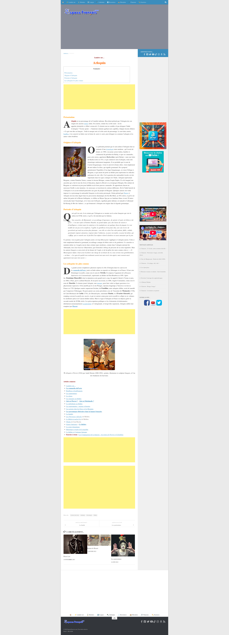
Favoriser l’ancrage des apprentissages (151, 278)
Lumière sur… (66, 53)
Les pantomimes (71, 393)
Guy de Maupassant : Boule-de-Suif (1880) (153, 259)
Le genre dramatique (73, 427)
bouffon (66, 134)
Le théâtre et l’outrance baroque (76, 432)
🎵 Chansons (132, 2)
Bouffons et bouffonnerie (74, 391)
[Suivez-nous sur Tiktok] (156, 54)
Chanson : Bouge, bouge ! (148, 286)
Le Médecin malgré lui (73, 419)
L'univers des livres (75, 515)
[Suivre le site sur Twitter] (159, 305)
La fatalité (69, 414)
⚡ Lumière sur (70, 2)
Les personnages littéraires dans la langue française (84, 411)
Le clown (69, 396)
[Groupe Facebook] (147, 54)
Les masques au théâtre (73, 399)
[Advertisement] (114, 33)
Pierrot (126, 193)
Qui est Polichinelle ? (86, 401)
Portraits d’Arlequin (70, 78)
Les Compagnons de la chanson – (101, 435)
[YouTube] (153, 54)
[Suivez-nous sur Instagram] (159, 54)
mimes (86, 123)
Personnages (89, 515)
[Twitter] (150, 54)
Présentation (68, 73)
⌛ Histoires (81, 2)
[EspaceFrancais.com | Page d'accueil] (82, 12)
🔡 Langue (90, 2)
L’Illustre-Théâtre (146, 282)
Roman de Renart (92, 548)
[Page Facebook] (144, 54)
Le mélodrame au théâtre (74, 404)
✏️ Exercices (142, 2)
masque (99, 283)
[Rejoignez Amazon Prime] (161, 54)
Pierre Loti (67, 556)
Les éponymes (145, 267)
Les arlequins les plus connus (73, 81)
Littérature (83, 515)
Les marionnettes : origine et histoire (78, 406)
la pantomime (87, 304)
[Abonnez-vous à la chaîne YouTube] (153, 305)
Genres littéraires (71, 424)
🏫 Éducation (122, 2)
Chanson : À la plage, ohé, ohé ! (150, 263)
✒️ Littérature (100, 2)
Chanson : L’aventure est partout (150, 290)
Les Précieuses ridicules (74, 416)
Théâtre (95, 515)
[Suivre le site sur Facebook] (147, 305)
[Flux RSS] (164, 54)
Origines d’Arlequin (70, 75)
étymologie (109, 149)
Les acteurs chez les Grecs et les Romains (79, 409)
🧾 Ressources (111, 2)
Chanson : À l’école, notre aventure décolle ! (153, 248)
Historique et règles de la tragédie (77, 429)
